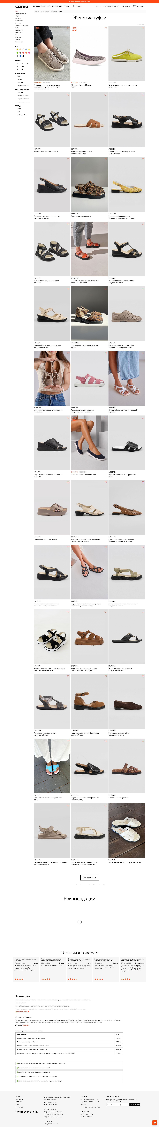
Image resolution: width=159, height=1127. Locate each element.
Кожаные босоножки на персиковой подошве (122, 411)
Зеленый (17, 53)
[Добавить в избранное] (68, 28)
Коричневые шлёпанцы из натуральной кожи (81, 152)
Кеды (17, 28)
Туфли (17, 39)
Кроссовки (19, 30)
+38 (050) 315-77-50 (50, 1114)
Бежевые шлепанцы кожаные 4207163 (25, 960)
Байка (19, 76)
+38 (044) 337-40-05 (111, 6)
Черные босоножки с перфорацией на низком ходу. (85, 799)
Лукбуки (18, 1102)
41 (22, 69)
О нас (17, 1096)
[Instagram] (18, 1112)
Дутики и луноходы (21, 25)
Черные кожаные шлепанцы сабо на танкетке (48, 475)
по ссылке (26, 1025)
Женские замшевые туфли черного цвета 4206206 (103, 960)
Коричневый (20, 53)
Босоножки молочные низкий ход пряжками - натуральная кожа (84, 863)
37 (17, 66)
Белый (23, 49)
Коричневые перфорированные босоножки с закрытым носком (121, 540)
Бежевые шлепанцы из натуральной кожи (124, 862)
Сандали (18, 35)
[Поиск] (74, 6)
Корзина (140, 6)
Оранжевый (26, 53)
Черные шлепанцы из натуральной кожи (122, 475)
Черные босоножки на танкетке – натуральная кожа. (121, 282)
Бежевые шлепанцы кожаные (45, 539)
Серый (17, 56)
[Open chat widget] (154, 1122)
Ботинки (18, 23)
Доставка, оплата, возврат (90, 1099)
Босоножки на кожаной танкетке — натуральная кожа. (48, 217)
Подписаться (135, 1105)
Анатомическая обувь (20, 15)
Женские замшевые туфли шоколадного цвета (118, 734)
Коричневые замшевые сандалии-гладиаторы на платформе (84, 669)
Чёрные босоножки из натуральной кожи (48, 799)
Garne (19, 108)
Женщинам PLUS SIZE (41, 6)
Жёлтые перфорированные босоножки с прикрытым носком (121, 217)
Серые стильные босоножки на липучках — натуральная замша (50, 863)
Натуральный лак (22, 95)
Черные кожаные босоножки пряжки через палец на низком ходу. (85, 605)
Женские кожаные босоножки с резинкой (46, 282)
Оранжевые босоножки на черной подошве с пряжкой (84, 282)
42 (28, 63)
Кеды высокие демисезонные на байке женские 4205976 (132, 960)
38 (17, 69)
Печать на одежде (87, 1114)
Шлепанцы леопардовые (118, 798)
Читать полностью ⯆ (22, 1011)
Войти (127, 6)
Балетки (18, 18)
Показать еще (89, 877)
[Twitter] (25, 1112)
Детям (66, 6)
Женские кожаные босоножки (46, 151)
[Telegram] (33, 1112)
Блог (17, 1104)
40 (23, 66)
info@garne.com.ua (51, 1124)
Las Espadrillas (21, 115)
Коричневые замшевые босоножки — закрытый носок (85, 734)
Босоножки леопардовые (81, 216)
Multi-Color (17, 49)
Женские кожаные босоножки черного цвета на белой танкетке (49, 669)
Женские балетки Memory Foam (81, 86)
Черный (23, 56)
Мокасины (18, 32)
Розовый (29, 53)
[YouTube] (21, 1112)
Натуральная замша (23, 102)
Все (16, 11)
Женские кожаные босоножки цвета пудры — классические (85, 540)
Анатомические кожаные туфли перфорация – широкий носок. (121, 346)
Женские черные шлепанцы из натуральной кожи (120, 669)
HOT (18, 112)
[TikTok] (30, 1112)
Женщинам (45, 11)
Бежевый (20, 49)
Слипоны (18, 37)
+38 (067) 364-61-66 (50, 1112)
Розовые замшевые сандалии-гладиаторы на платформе (83, 411)
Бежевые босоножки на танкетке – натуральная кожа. (47, 346)
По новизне (140, 24)
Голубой (26, 49)
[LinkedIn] (37, 1112)
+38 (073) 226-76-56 (50, 1117)
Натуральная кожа (23, 85)
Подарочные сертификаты (90, 1102)
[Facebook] (15, 1112)
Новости (19, 1099)
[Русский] (99, 6)
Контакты (19, 1107)
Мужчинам (57, 6)
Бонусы (83, 1104)
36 (18, 63)
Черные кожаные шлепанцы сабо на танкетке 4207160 (51, 960)
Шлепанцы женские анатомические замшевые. (122, 86)
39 (23, 63)
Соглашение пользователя (90, 1107)
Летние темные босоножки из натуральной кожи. (45, 734)
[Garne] (21, 6)
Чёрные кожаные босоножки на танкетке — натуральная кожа (46, 605)
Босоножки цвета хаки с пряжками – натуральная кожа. (122, 605)
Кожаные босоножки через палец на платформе (121, 152)
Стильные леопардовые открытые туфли (84, 346)
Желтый (29, 49)
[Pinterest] (28, 1112)
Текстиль (20, 82)
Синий (20, 56)
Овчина (19, 79)
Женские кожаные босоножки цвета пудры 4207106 (79, 960)
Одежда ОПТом (86, 1117)
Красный (23, 53)
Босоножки (19, 21)
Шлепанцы (19, 42)
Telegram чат (48, 1121)
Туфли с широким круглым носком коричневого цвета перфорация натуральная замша (47, 87)
